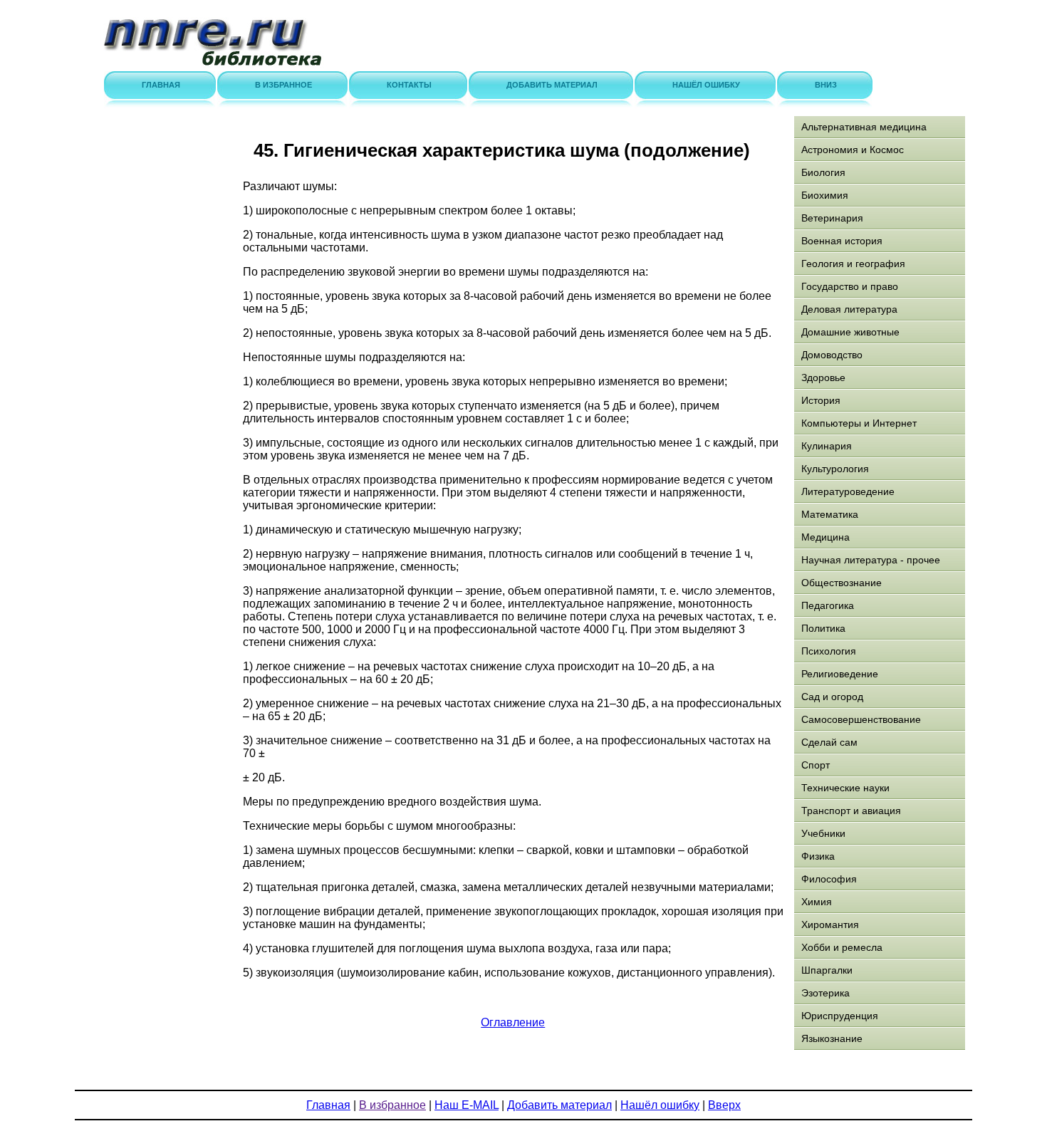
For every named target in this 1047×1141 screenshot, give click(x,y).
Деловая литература (849, 309)
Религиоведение (839, 673)
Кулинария (826, 446)
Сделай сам (829, 742)
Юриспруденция (839, 1015)
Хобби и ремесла (841, 947)
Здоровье (823, 377)
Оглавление (513, 1022)
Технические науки (845, 787)
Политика (823, 628)
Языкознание (832, 1038)
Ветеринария (832, 218)
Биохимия (824, 195)
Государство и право (849, 286)
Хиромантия (830, 924)
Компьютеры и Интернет (859, 423)
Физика (818, 856)
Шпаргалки (827, 970)
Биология (823, 172)
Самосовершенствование (861, 719)
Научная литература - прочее (870, 560)
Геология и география (853, 263)
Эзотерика (825, 993)
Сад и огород (832, 696)
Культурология (835, 468)
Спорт (815, 765)
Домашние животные (850, 332)
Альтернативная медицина (864, 126)
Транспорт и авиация (851, 810)
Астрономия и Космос (852, 149)
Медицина (825, 537)
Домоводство (832, 354)
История (820, 400)
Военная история (841, 240)
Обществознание (841, 582)
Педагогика (827, 605)
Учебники (823, 833)
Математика (829, 514)
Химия (816, 901)
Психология (828, 651)
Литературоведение (848, 491)
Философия (829, 879)
